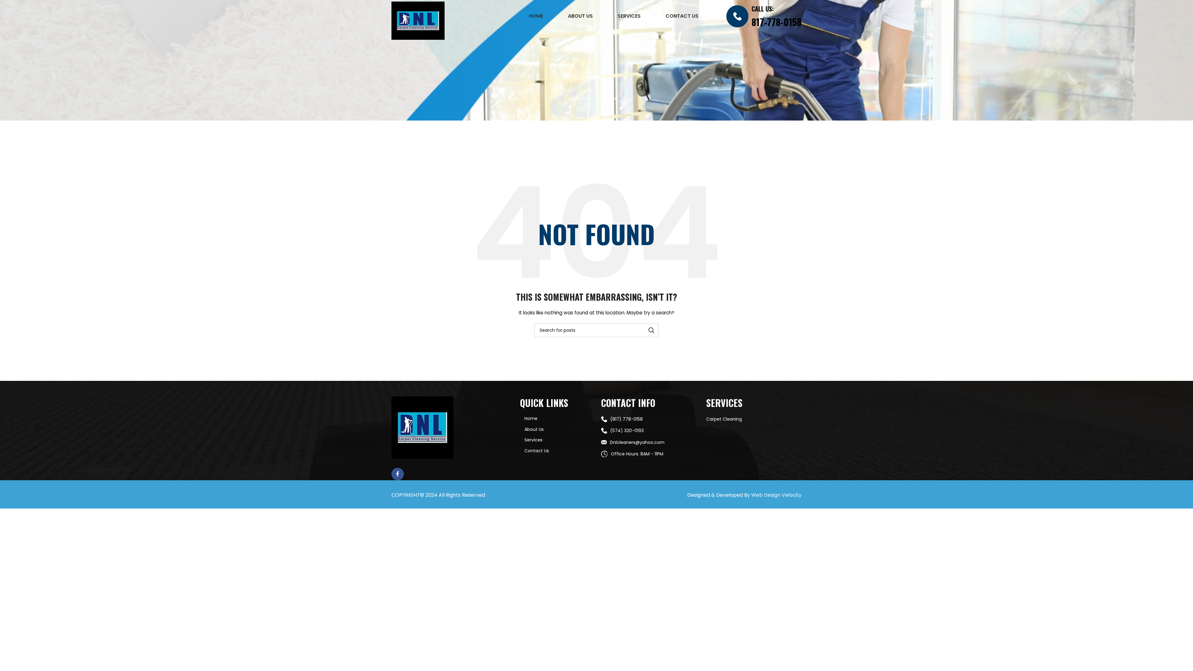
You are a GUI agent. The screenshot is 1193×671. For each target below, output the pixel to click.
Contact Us (536, 451)
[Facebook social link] (397, 474)
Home (582, 98)
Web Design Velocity (776, 495)
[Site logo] (418, 20)
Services (533, 440)
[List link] (649, 419)
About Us (534, 429)
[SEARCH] (651, 330)
